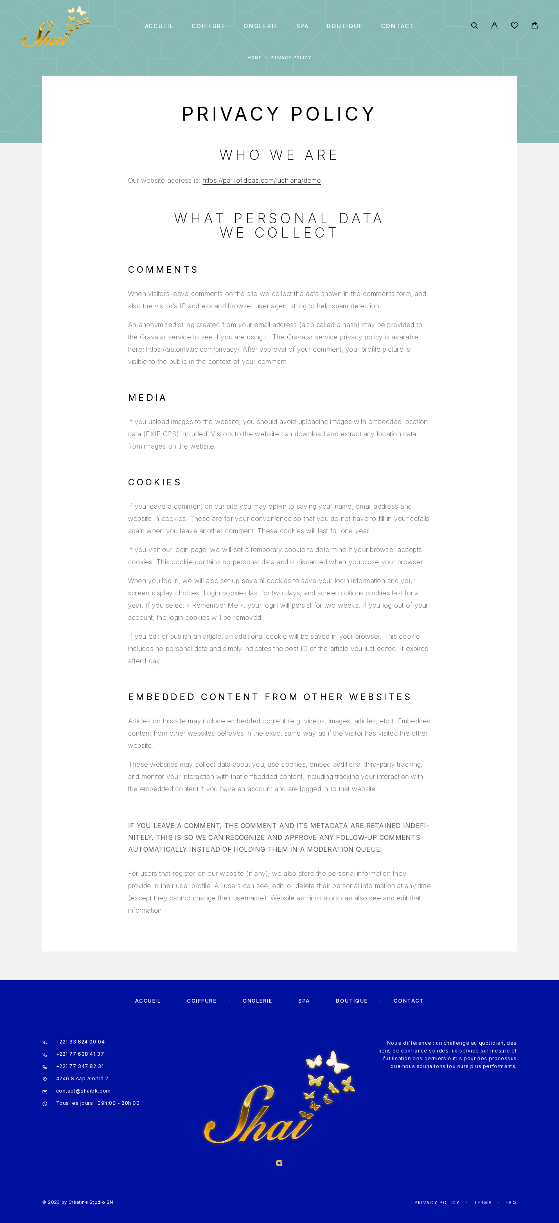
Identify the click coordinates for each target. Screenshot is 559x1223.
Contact (398, 26)
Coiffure (208, 26)
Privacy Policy (437, 1202)
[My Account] (495, 26)
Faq (511, 1202)
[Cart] (535, 26)
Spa (302, 26)
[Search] (474, 26)
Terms (483, 1202)
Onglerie (260, 26)
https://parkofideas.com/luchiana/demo (262, 180)
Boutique (345, 26)
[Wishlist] (515, 27)
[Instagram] (279, 1164)
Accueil (159, 26)
